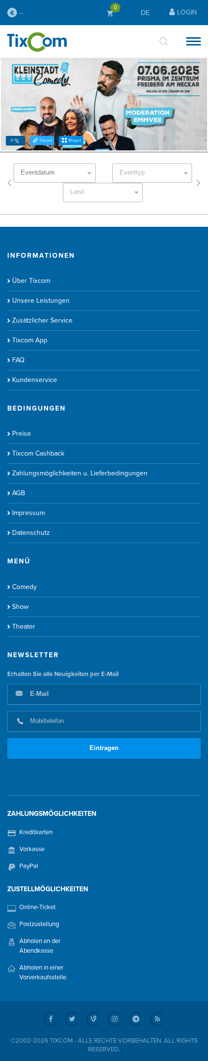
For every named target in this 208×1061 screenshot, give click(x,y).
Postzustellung (39, 924)
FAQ (18, 360)
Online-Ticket (37, 907)
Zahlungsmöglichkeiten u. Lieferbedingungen (80, 473)
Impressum (28, 513)
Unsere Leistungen (41, 300)
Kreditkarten (36, 832)
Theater (23, 626)
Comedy (24, 587)
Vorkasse (32, 849)
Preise (21, 433)
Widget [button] (74, 140)
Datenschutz (31, 533)
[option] (104, 104)
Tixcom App (29, 340)
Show (20, 607)
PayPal (28, 866)
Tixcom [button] (45, 140)
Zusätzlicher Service (42, 320)
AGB (18, 493)
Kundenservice (34, 380)
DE (145, 12)
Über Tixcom (31, 281)
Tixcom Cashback (38, 453)
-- (20, 12)
